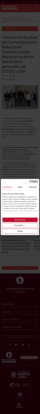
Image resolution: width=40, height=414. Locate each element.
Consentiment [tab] (7, 187)
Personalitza (19, 225)
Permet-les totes (20, 220)
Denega (20, 231)
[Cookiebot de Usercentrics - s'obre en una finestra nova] (29, 181)
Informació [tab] (33, 187)
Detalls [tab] (20, 187)
